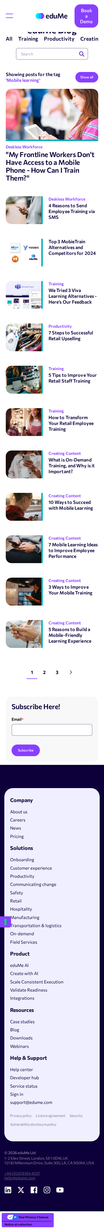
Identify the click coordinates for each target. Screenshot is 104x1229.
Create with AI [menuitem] (24, 973)
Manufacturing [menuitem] (24, 917)
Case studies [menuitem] (22, 1021)
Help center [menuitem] (21, 1069)
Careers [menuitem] (17, 819)
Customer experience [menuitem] (31, 868)
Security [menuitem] (76, 1115)
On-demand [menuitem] (22, 933)
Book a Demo (86, 16)
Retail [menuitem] (16, 900)
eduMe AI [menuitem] (19, 965)
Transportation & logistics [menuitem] (36, 925)
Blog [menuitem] (14, 1029)
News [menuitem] (15, 827)
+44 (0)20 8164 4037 (22, 1173)
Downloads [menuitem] (21, 1037)
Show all (86, 77)
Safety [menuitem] (16, 892)
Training (28, 38)
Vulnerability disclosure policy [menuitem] (33, 1124)
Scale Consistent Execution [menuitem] (37, 981)
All (9, 38)
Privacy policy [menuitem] (20, 1115)
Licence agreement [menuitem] (50, 1115)
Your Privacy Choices (33, 1217)
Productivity (59, 38)
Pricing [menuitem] (17, 836)
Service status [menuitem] (24, 1086)
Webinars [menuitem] (19, 1046)
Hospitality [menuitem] (21, 908)
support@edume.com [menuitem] (31, 1102)
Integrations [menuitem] (22, 998)
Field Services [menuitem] (23, 942)
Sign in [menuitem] (16, 1094)
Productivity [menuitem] (22, 876)
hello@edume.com (19, 1178)
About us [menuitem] (18, 811)
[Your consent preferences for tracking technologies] (5, 921)
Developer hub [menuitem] (24, 1077)
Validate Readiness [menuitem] (28, 989)
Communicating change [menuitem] (33, 884)
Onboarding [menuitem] (22, 859)
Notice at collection (18, 1224)
